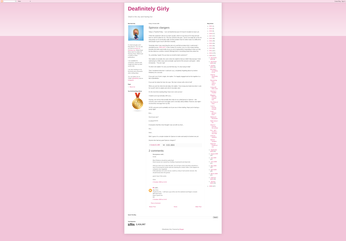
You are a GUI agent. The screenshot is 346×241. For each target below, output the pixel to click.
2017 (210, 36)
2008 (210, 186)
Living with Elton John (214, 87)
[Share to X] (170, 145)
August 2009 (214, 153)
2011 (210, 50)
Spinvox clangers (213, 140)
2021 (210, 26)
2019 (210, 31)
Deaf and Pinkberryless (213, 145)
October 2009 (212, 66)
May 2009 (213, 165)
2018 (210, 33)
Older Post (198, 206)
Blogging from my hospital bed (213, 97)
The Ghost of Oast (214, 102)
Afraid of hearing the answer (214, 126)
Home (175, 206)
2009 (210, 55)
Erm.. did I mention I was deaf (213, 132)
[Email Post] (163, 145)
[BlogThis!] (168, 145)
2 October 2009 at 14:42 (160, 199)
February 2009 (213, 178)
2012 (210, 48)
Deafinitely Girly (148, 9)
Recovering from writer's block (213, 82)
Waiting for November (214, 117)
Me (154, 187)
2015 (210, 41)
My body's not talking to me (214, 71)
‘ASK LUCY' (162, 47)
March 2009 (214, 173)
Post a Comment (155, 203)
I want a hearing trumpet (213, 107)
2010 (210, 53)
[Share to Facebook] (172, 145)
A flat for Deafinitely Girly (214, 76)
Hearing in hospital (213, 91)
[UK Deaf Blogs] (137, 111)
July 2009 (213, 157)
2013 (210, 45)
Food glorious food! (213, 113)
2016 (210, 38)
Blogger (181, 229)
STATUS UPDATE (213, 136)
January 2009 (212, 182)
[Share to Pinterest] (174, 145)
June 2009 (214, 161)
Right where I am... (214, 121)
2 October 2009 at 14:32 (160, 182)
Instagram (131, 80)
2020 (210, 28)
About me (132, 87)
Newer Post (152, 206)
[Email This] (167, 145)
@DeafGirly (135, 78)
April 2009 (214, 169)
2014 (210, 43)
